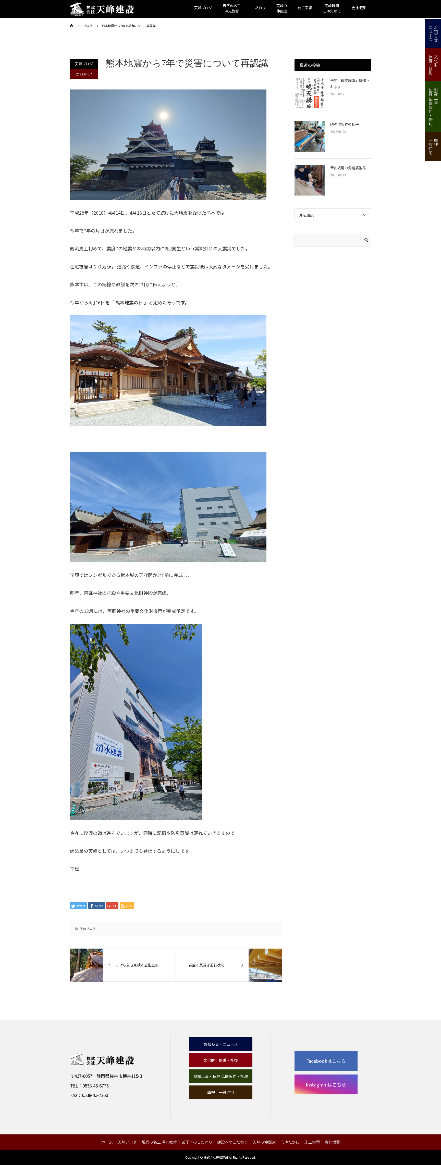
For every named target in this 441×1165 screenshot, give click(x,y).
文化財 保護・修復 (220, 1060)
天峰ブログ (203, 7)
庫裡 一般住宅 (220, 1092)
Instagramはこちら (326, 1084)
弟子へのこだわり (197, 1142)
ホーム (107, 1142)
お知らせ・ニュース (221, 1044)
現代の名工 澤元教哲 (159, 1142)
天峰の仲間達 (264, 1142)
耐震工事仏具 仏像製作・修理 (433, 106)
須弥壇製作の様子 (344, 124)
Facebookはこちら (326, 1060)
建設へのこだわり (232, 1142)
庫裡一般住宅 (433, 146)
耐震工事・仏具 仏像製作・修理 (220, 1076)
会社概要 (358, 7)
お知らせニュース (433, 33)
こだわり (258, 7)
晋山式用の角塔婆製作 (348, 167)
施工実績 (305, 7)
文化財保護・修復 (433, 65)
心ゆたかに (290, 1142)
